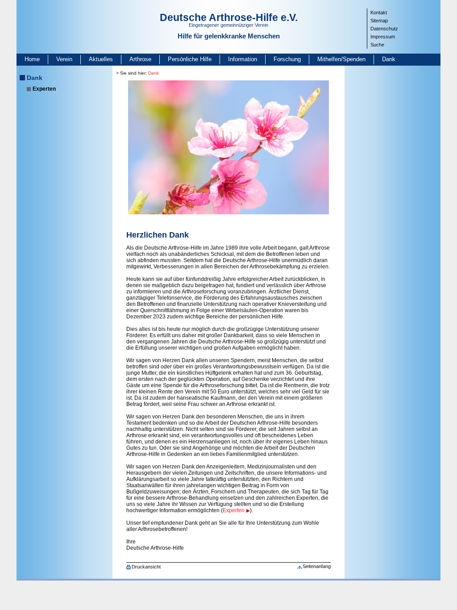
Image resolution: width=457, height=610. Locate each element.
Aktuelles (101, 59)
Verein (64, 59)
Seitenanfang (317, 566)
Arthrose (140, 59)
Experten (44, 89)
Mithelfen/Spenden (341, 59)
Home (32, 59)
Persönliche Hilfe (190, 59)
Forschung (287, 59)
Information (242, 59)
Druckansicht (146, 566)
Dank (388, 59)
